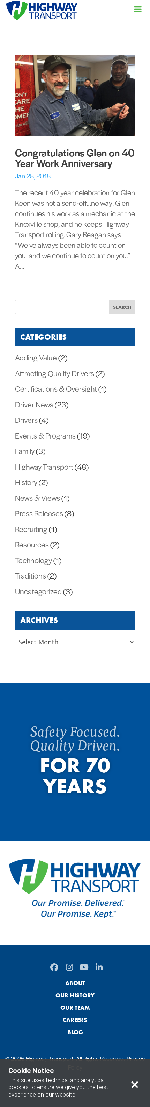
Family (25, 451)
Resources (32, 544)
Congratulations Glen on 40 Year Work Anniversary (74, 157)
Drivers (26, 419)
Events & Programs (45, 435)
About (75, 983)
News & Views (37, 497)
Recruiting (31, 529)
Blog (75, 1032)
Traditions (30, 575)
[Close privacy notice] (135, 1084)
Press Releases (39, 513)
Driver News (34, 404)
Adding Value (36, 357)
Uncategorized (38, 591)
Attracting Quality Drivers (54, 373)
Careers (75, 1020)
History (26, 482)
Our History (75, 995)
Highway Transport (44, 466)
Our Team (75, 1007)
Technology (33, 560)
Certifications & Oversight (56, 388)
